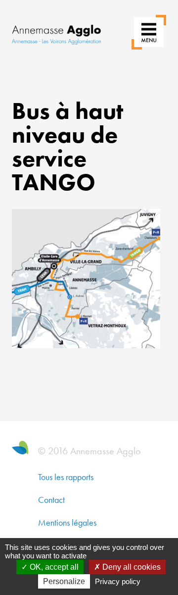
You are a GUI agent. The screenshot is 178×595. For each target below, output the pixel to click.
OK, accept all (53, 567)
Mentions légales (67, 522)
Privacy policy (117, 581)
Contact (51, 499)
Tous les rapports (65, 477)
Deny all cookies (130, 567)
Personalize (64, 581)
